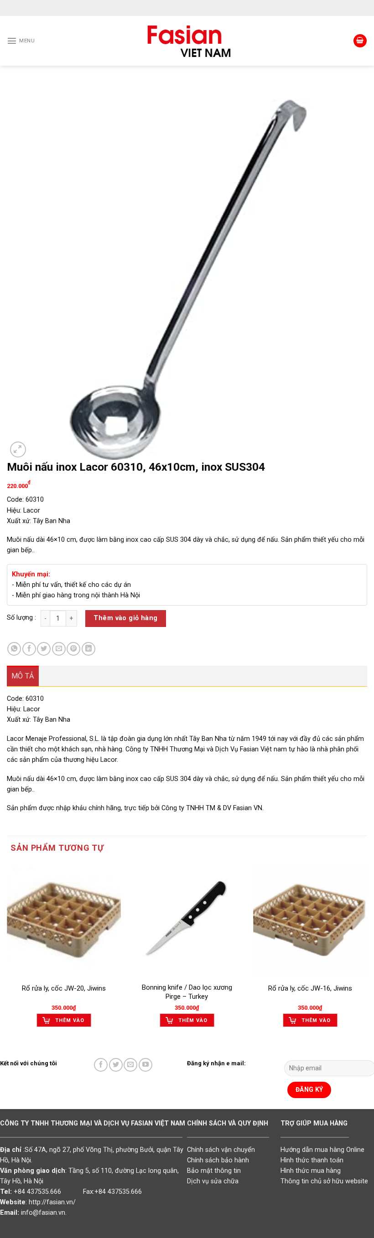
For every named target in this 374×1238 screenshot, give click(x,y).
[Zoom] (18, 449)
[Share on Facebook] (29, 649)
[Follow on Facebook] (101, 1065)
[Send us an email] (130, 1065)
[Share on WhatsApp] (14, 649)
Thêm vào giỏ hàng (125, 618)
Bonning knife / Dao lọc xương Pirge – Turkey (187, 992)
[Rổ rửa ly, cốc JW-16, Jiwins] (310, 921)
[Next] (367, 953)
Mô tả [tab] (22, 676)
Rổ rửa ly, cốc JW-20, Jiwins (64, 988)
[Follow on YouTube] (145, 1065)
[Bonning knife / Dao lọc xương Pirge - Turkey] (187, 921)
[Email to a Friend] (59, 649)
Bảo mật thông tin (214, 1171)
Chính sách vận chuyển (221, 1150)
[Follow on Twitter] (116, 1065)
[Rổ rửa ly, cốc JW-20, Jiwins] (64, 921)
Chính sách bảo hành (218, 1160)
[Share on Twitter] (44, 649)
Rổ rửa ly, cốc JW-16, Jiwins (310, 988)
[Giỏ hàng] (360, 41)
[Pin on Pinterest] (73, 649)
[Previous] (7, 953)
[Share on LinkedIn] (88, 649)
